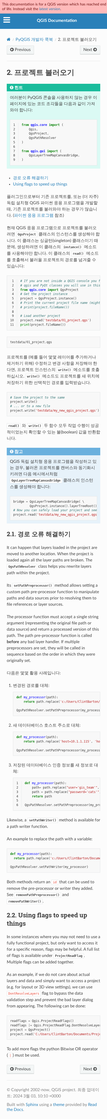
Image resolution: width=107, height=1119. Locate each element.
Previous (22, 50)
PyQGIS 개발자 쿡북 (34, 39)
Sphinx (32, 1105)
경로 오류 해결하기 (30, 178)
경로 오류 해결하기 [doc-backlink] (39, 534)
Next (88, 50)
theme (58, 1105)
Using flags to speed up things (40, 184)
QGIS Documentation (57, 20)
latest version (49, 9)
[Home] (9, 39)
